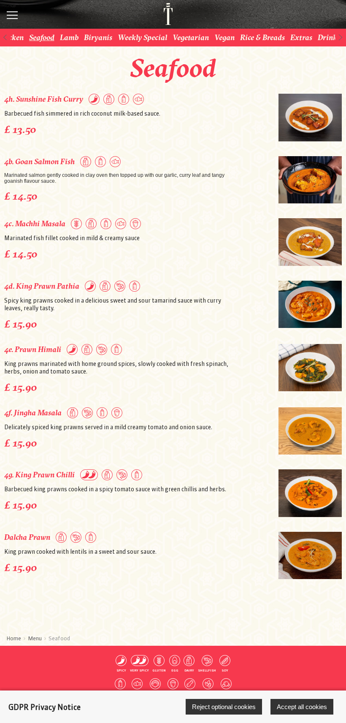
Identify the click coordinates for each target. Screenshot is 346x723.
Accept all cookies (302, 706)
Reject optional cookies (224, 706)
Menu (35, 638)
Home (13, 638)
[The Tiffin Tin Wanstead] (164, 14)
